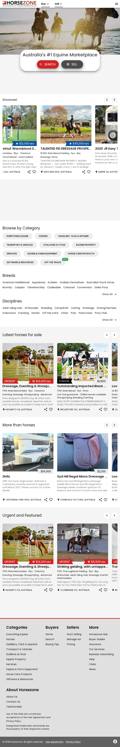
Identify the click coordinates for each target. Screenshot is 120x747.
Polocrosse (85, 313)
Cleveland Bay (36, 287)
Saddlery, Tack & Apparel (73, 236)
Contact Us (13, 701)
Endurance (9, 313)
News (92, 669)
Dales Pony (101, 287)
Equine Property (86, 244)
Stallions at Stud (54, 244)
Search (50, 64)
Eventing (23, 313)
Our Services (97, 649)
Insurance (95, 644)
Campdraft (61, 308)
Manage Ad (74, 639)
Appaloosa (38, 282)
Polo (73, 313)
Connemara (84, 287)
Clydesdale (54, 287)
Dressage (88, 308)
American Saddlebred (15, 282)
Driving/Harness (106, 308)
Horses (43, 236)
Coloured (69, 287)
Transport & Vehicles (20, 244)
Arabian (52, 282)
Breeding (46, 308)
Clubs (92, 664)
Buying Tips (52, 644)
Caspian (20, 287)
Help (92, 659)
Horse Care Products (81, 253)
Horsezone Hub (98, 634)
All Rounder (32, 308)
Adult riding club (12, 308)
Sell (74, 64)
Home (49, 634)
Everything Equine (17, 236)
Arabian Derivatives (72, 282)
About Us (11, 696)
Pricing (71, 644)
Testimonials (14, 706)
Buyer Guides (97, 639)
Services (12, 253)
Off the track (52, 262)
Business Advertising (101, 654)
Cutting (75, 308)
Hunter (35, 313)
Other (64, 313)
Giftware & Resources (20, 262)
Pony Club (101, 313)
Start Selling (74, 634)
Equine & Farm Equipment (42, 253)
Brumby (7, 287)
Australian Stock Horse (100, 282)
